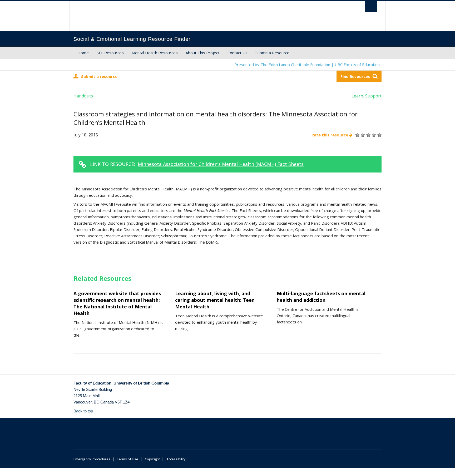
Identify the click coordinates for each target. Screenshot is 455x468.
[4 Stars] (373, 135)
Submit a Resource (272, 52)
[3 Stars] (367, 135)
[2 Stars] (362, 135)
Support (373, 96)
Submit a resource (99, 76)
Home (83, 52)
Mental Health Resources (155, 52)
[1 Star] (356, 135)
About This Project (203, 52)
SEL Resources (110, 52)
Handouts (83, 96)
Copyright (152, 459)
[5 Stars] (379, 135)
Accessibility (175, 459)
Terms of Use (127, 459)
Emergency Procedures (91, 459)
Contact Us (238, 52)
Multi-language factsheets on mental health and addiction (321, 296)
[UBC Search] (371, 6)
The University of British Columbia (85, 16)
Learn (357, 96)
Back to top (83, 411)
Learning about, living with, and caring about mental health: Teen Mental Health (215, 300)
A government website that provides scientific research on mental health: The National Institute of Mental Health (117, 303)
